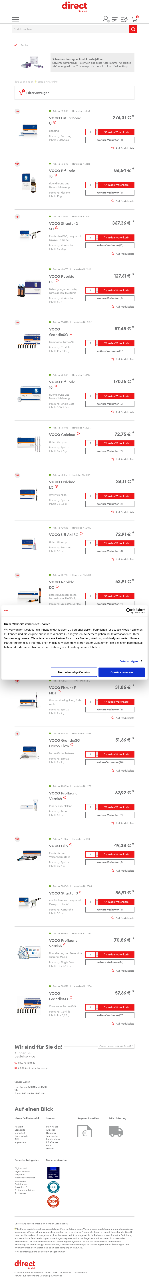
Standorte (20, 1129)
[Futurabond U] (29, 130)
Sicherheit (20, 1132)
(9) (110, 298)
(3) (110, 709)
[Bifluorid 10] (29, 183)
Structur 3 (63, 893)
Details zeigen (129, 661)
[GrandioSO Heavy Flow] (29, 752)
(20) (110, 762)
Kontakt (19, 1126)
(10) (110, 245)
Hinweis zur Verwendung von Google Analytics (38, 1275)
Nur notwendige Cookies (74, 672)
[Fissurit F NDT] (29, 699)
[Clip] (29, 855)
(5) (110, 192)
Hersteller (51, 1132)
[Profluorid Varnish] (29, 805)
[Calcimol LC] (29, 494)
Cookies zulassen (121, 672)
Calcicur (62, 434)
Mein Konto (52, 1126)
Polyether (20, 1174)
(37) (110, 351)
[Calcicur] (29, 444)
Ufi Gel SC (63, 534)
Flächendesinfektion (25, 1177)
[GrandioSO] (29, 341)
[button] (115, 20)
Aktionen (50, 1129)
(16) (110, 962)
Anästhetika (21, 1184)
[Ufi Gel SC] (29, 544)
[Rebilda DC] (29, 288)
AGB (17, 1139)
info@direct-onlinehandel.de (33, 1068)
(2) (110, 451)
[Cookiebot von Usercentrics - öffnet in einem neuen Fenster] (129, 610)
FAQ (48, 1145)
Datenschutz (21, 1136)
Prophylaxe (20, 1193)
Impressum (20, 1142)
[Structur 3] (29, 902)
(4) (110, 140)
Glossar (50, 1148)
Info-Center (52, 1142)
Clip (58, 846)
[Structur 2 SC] (29, 235)
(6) (110, 909)
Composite (20, 1181)
